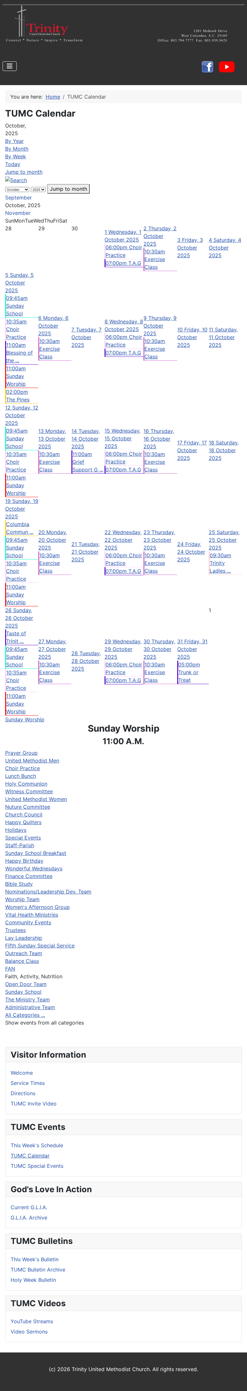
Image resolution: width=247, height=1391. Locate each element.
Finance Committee (28, 876)
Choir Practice (22, 768)
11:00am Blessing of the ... (19, 353)
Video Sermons (29, 1331)
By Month (16, 148)
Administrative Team (30, 1007)
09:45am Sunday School (17, 306)
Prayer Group (21, 753)
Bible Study (19, 884)
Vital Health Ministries (31, 914)
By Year (14, 141)
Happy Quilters (23, 822)
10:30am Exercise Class (154, 259)
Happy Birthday (24, 861)
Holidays (15, 830)
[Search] (16, 179)
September (18, 197)
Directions (23, 1093)
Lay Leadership (23, 938)
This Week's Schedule (37, 1145)
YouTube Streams (32, 1321)
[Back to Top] (236, 1379)
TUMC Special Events (37, 1166)
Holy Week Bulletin (33, 1280)
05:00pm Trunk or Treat (189, 672)
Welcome (22, 1073)
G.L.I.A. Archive (29, 1217)
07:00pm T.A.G (123, 263)
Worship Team (22, 899)
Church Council (23, 814)
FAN (10, 968)
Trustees (15, 930)
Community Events (28, 922)
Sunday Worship (24, 719)
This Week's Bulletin (35, 1259)
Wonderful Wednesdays (33, 868)
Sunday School (23, 992)
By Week (15, 156)
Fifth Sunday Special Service (40, 945)
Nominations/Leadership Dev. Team (48, 891)
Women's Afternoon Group (37, 907)
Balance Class (22, 961)
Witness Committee (29, 791)
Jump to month (23, 172)
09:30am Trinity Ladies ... (220, 563)
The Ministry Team (27, 999)
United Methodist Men (32, 760)
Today (12, 164)
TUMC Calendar (30, 1155)
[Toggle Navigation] (10, 66)
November (18, 213)
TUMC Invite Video (34, 1103)
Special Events (23, 837)
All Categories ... (25, 1015)
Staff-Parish (19, 845)
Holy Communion (26, 783)
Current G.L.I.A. (29, 1207)
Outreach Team (23, 953)
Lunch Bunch (20, 776)
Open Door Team (26, 984)
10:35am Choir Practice (16, 329)
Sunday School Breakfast (35, 853)
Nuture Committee (27, 807)
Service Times (28, 1083)
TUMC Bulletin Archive (38, 1269)
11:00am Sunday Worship (16, 376)
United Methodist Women (36, 799)
